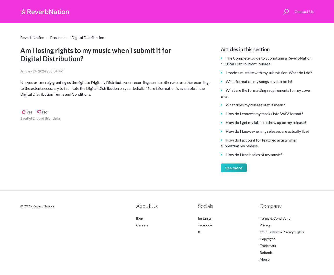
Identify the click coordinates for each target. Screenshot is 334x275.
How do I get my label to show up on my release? (266, 122)
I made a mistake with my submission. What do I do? (269, 72)
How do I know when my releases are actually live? (267, 131)
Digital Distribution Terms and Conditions (55, 94)
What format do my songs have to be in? (259, 81)
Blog (139, 218)
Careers (142, 225)
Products (58, 37)
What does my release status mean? (255, 104)
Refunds (266, 252)
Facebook (205, 225)
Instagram (205, 218)
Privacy (265, 225)
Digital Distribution (87, 37)
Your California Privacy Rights (282, 232)
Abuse (265, 259)
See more (233, 167)
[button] (286, 11)
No (44, 112)
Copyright (267, 239)
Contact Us (304, 11)
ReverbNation (32, 37)
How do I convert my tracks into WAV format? (264, 113)
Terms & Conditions (275, 218)
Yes (29, 112)
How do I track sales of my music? (254, 154)
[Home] (44, 11)
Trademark (268, 246)
